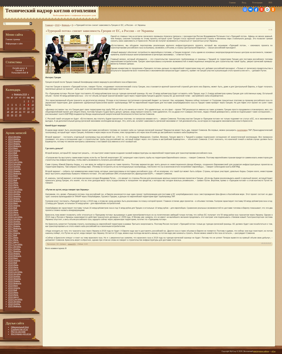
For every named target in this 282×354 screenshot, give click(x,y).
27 (16, 115)
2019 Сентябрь (15, 299)
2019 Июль (13, 295)
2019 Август (13, 297)
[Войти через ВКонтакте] (250, 9)
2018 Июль (13, 267)
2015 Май (12, 180)
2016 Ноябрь (14, 221)
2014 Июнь (13, 155)
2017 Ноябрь (14, 249)
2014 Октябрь (14, 164)
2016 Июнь (13, 210)
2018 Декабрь (14, 279)
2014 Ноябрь (14, 166)
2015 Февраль (14, 173)
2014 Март (13, 148)
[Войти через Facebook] (256, 9)
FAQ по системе (18, 332)
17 (33, 108)
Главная (232, 2)
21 (20, 112)
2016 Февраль (14, 201)
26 (12, 115)
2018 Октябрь (14, 274)
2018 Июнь (13, 265)
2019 (57, 25)
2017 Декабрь (14, 251)
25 (8, 115)
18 (8, 112)
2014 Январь (14, 144)
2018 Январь (14, 253)
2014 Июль (13, 157)
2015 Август (13, 187)
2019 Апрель (14, 288)
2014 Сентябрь (15, 162)
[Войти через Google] (267, 9)
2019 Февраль (14, 283)
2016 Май (12, 208)
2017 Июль (13, 240)
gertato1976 (72, 244)
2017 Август (13, 242)
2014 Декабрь (14, 169)
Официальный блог (20, 327)
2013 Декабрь (14, 141)
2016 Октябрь (14, 219)
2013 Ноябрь (14, 139)
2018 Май (12, 263)
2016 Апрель (14, 205)
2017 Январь (14, 226)
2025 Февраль (14, 306)
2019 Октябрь (14, 302)
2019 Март (13, 286)
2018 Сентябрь (15, 272)
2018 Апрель (14, 260)
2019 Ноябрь (14, 304)
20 (16, 112)
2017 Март (13, 231)
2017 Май (12, 235)
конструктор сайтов (261, 351)
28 (20, 115)
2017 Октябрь (14, 247)
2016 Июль (13, 212)
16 (28, 108)
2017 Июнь (13, 237)
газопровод (242, 130)
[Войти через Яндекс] (261, 9)
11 (8, 108)
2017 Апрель (14, 233)
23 (28, 112)
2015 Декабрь (14, 196)
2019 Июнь (13, 292)
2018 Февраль (14, 256)
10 (33, 105)
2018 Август (13, 269)
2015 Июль (13, 185)
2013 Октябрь (14, 137)
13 (16, 108)
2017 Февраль (14, 228)
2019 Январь (14, 281)
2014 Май (12, 153)
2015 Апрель (14, 178)
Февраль (66, 25)
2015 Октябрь (14, 192)
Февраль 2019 (20, 94)
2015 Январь (14, 171)
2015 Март (13, 176)
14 (20, 108)
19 (12, 112)
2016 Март (13, 203)
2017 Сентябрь (15, 244)
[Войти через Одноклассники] (273, 9)
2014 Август (13, 160)
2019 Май (12, 290)
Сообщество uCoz (19, 329)
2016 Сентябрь (15, 217)
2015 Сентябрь (15, 189)
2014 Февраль (14, 146)
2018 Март (13, 258)
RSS (270, 2)
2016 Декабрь (14, 224)
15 (24, 108)
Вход (244, 2)
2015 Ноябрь (14, 194)
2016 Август (13, 215)
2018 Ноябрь (14, 276)
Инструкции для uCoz (21, 334)
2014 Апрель (14, 150)
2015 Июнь (13, 182)
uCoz (273, 351)
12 (12, 108)
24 (33, 112)
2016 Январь (14, 199)
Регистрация (257, 2)
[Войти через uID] (245, 9)
